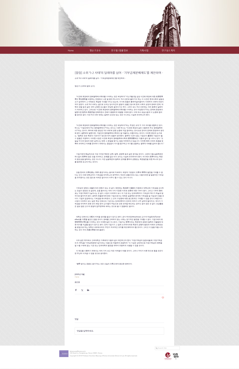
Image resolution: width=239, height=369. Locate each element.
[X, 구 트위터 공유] (82, 290)
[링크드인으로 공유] (88, 290)
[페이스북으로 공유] (76, 290)
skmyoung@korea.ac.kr (78, 351)
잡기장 (77, 282)
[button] (119, 50)
